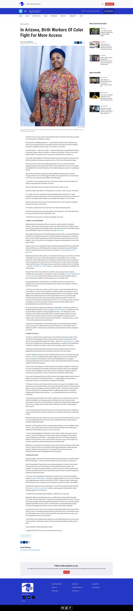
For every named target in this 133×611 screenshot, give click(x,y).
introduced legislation (61, 309)
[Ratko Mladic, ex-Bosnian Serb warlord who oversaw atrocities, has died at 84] (95, 80)
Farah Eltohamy (29, 42)
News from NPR (24, 24)
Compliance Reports (77, 587)
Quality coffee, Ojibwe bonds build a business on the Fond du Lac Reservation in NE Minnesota (106, 61)
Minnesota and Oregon (66, 341)
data (59, 262)
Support (63, 16)
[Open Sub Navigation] (23, 16)
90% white (60, 230)
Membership (55, 590)
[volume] (25, 11)
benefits (58, 300)
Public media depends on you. (66, 566)
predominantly (34, 356)
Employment (75, 584)
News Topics (36, 16)
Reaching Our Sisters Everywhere (36, 488)
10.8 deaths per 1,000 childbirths (42, 266)
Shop (81, 16)
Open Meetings (96, 587)
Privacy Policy (95, 584)
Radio (45, 16)
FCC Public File (75, 590)
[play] (20, 11)
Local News (102, 28)
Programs (54, 16)
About (27, 16)
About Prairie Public (56, 584)
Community (72, 16)
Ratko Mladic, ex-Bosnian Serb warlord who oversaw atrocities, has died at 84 (106, 83)
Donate (110, 4)
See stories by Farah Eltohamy (30, 550)
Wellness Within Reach (38, 478)
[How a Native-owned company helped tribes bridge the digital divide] (95, 31)
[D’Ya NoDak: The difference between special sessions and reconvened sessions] (95, 44)
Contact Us (54, 587)
